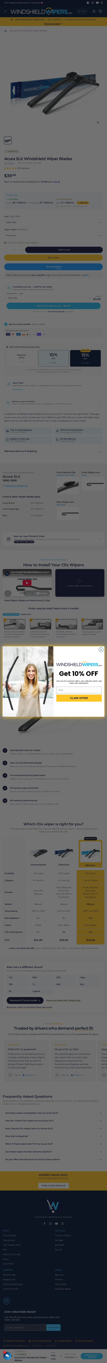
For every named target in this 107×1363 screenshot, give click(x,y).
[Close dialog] (101, 649)
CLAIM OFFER (79, 698)
